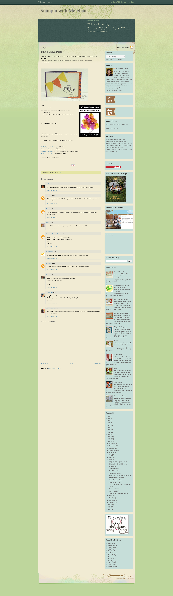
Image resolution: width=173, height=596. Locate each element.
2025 (109, 416)
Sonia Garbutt (112, 564)
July (110, 455)
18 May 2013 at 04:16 (52, 316)
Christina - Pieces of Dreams (53, 234)
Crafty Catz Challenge (47, 149)
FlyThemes (131, 578)
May (110, 459)
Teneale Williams (113, 566)
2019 (109, 427)
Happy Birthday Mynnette (116, 477)
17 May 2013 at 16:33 (52, 303)
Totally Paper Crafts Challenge (49, 147)
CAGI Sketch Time (114, 471)
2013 (109, 441)
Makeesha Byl (112, 555)
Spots (115, 368)
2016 (109, 434)
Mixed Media (118, 382)
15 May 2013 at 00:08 (52, 246)
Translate (119, 59)
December (112, 443)
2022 (109, 421)
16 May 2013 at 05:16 (52, 269)
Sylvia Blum (49, 292)
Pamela (48, 275)
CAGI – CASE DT (114, 491)
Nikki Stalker (112, 559)
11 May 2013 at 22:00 (52, 190)
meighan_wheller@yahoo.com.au (119, 124)
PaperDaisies (49, 251)
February (112, 500)
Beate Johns (111, 543)
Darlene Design (112, 545)
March (111, 498)
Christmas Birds (114, 489)
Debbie (48, 222)
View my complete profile (114, 90)
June (110, 457)
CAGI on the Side (119, 272)
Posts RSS (116, 2)
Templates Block (129, 577)
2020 (109, 425)
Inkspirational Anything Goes (118, 461)
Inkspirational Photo (51, 51)
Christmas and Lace (120, 396)
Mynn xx (48, 195)
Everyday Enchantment (121, 313)
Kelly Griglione (50, 308)
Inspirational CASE (115, 473)
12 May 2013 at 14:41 (52, 217)
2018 (109, 430)
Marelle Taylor (112, 557)
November (112, 446)
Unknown (49, 263)
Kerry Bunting (112, 551)
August (111, 452)
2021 (109, 423)
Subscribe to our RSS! (123, 47)
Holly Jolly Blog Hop (120, 327)
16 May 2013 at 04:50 (52, 258)
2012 (109, 504)
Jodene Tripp (112, 547)
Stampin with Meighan (63, 10)
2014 (109, 439)
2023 (109, 418)
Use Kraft (116, 341)
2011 (109, 507)
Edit (132, 2)
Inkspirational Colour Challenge (118, 493)
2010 (109, 509)
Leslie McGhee (112, 553)
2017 (109, 432)
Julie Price (111, 549)
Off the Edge (112, 466)
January (111, 502)
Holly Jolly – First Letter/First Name (120, 475)
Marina (48, 209)
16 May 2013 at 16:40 (52, 287)
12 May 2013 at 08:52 (52, 204)
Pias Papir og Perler (114, 561)
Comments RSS (125, 2)
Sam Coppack (112, 562)
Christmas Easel (114, 468)
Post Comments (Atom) (54, 368)
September (112, 450)
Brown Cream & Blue (115, 480)
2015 (109, 436)
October (111, 448)
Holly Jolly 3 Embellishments (118, 464)
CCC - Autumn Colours (121, 299)
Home (110, 2)
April (110, 495)
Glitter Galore (118, 354)
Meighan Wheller (122, 68)
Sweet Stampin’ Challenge (48, 153)
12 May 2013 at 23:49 (52, 229)
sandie (48, 184)
